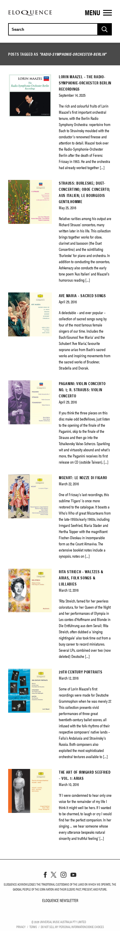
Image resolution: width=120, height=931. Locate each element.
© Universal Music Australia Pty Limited (58, 921)
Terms (33, 926)
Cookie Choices (95, 926)
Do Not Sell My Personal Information (63, 926)
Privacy (21, 926)
